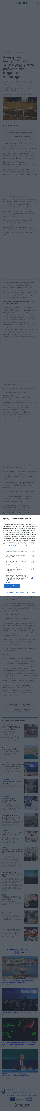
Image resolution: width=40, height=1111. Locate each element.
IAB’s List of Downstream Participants (22, 546)
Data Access (20, 592)
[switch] (32, 556)
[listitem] (20, 552)
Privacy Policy (31, 592)
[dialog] (20, 555)
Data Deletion (9, 592)
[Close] (36, 518)
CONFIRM (11, 586)
